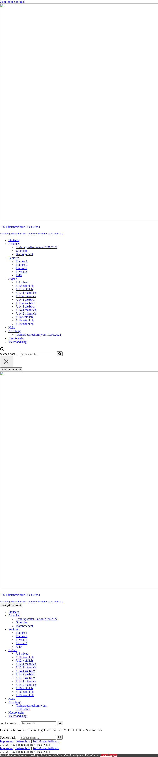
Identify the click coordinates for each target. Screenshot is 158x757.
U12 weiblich (24, 289)
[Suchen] (2, 349)
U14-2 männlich (26, 313)
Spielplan (22, 250)
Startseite (13, 240)
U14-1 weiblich (25, 299)
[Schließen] (6, 361)
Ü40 (19, 275)
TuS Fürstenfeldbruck (46, 741)
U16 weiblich (24, 317)
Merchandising (17, 342)
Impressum (6, 741)
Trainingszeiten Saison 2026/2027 (36, 247)
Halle (11, 327)
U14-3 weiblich (25, 306)
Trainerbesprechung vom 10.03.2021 (38, 334)
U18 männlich (25, 323)
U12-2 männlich (26, 296)
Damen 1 (21, 261)
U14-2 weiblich (25, 303)
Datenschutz (22, 741)
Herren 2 (21, 271)
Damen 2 (21, 264)
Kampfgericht (24, 254)
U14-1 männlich (26, 310)
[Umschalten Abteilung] (67, 702)
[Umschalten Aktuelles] (67, 615)
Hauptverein (16, 338)
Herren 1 (21, 268)
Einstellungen (108, 755)
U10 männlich (25, 285)
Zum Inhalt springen (12, 1)
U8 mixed (22, 282)
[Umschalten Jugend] (67, 650)
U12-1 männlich (26, 292)
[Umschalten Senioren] (67, 629)
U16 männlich (25, 320)
